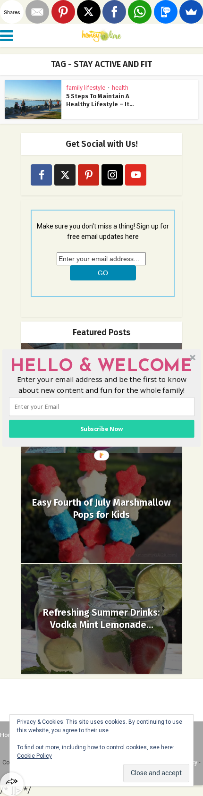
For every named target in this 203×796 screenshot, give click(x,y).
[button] (101, 367)
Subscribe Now (101, 429)
